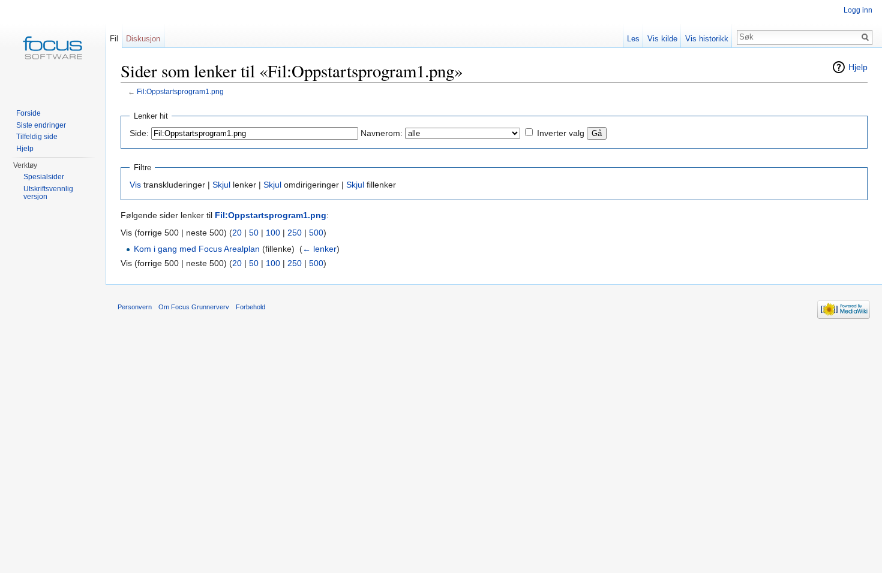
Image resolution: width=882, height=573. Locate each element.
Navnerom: (382, 133)
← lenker (319, 249)
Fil (114, 38)
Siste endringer (41, 125)
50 (254, 232)
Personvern (135, 306)
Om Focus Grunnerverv (193, 306)
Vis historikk (706, 38)
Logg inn (858, 10)
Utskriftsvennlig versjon (48, 193)
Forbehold (250, 306)
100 (273, 232)
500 (316, 232)
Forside (28, 113)
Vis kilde (662, 38)
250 (294, 232)
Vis (135, 184)
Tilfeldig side (37, 136)
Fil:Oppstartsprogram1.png (180, 91)
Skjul (221, 184)
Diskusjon (143, 38)
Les (633, 38)
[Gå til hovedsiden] (53, 48)
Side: (139, 133)
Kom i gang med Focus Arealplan (197, 249)
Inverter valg (560, 133)
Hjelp (858, 67)
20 (237, 232)
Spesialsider (43, 177)
